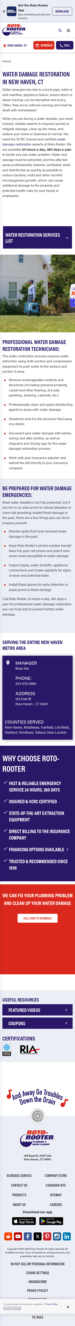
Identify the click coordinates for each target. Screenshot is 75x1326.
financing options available (37, 849)
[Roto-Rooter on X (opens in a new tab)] (38, 1236)
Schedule (46, 45)
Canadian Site (56, 1185)
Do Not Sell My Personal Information (38, 1263)
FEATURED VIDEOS (24, 1009)
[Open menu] (68, 30)
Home (6, 61)
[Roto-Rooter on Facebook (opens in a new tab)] (28, 1236)
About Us (19, 1204)
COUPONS (16, 1023)
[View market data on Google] (8, 662)
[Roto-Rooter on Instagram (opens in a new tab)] (57, 1236)
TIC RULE (37, 1317)
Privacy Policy (37, 1290)
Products (19, 1194)
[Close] (68, 1307)
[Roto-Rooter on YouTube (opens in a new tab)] (18, 1236)
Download (62, 11)
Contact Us (19, 1185)
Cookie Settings (37, 1272)
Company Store (56, 1175)
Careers (56, 1204)
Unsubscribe (37, 1281)
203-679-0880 (25, 683)
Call (66, 45)
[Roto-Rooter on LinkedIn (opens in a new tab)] (67, 1236)
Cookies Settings (12, 1308)
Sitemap (56, 1194)
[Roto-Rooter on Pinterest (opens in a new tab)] (47, 1236)
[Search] (60, 30)
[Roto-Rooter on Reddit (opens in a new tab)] (8, 1236)
